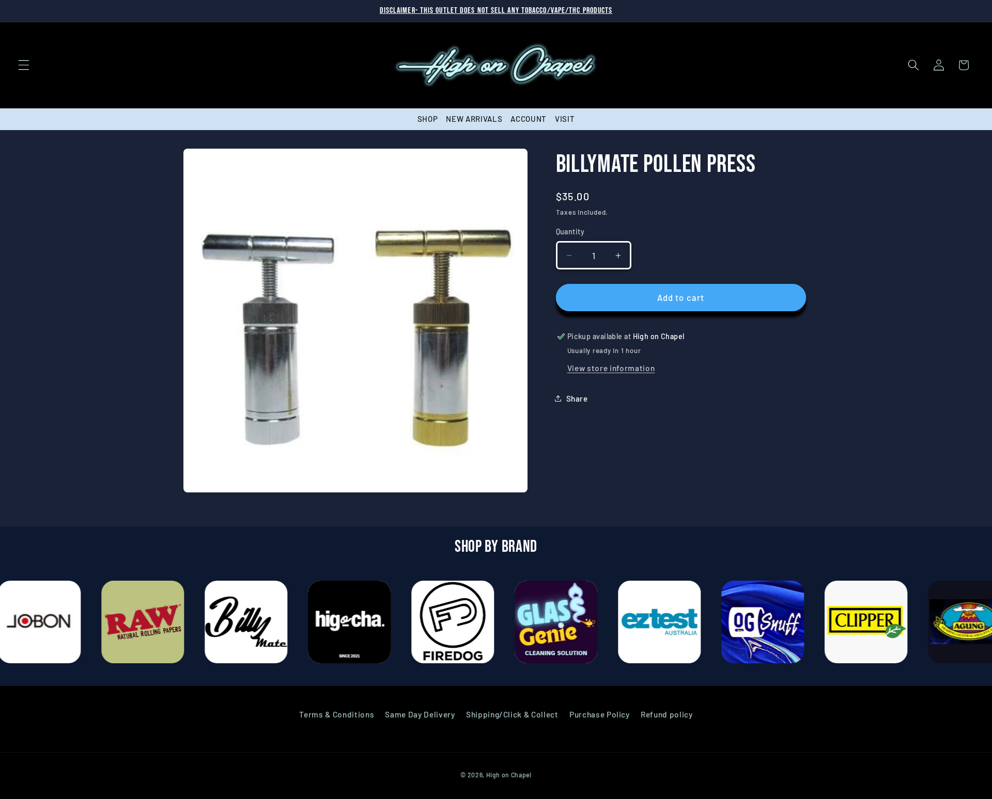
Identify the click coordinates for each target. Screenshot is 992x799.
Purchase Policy (599, 713)
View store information (611, 368)
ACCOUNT (528, 118)
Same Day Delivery (420, 713)
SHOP (427, 118)
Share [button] (577, 398)
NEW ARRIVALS (474, 118)
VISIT (565, 118)
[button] (23, 65)
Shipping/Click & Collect (512, 713)
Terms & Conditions (336, 713)
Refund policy (667, 713)
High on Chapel (509, 774)
